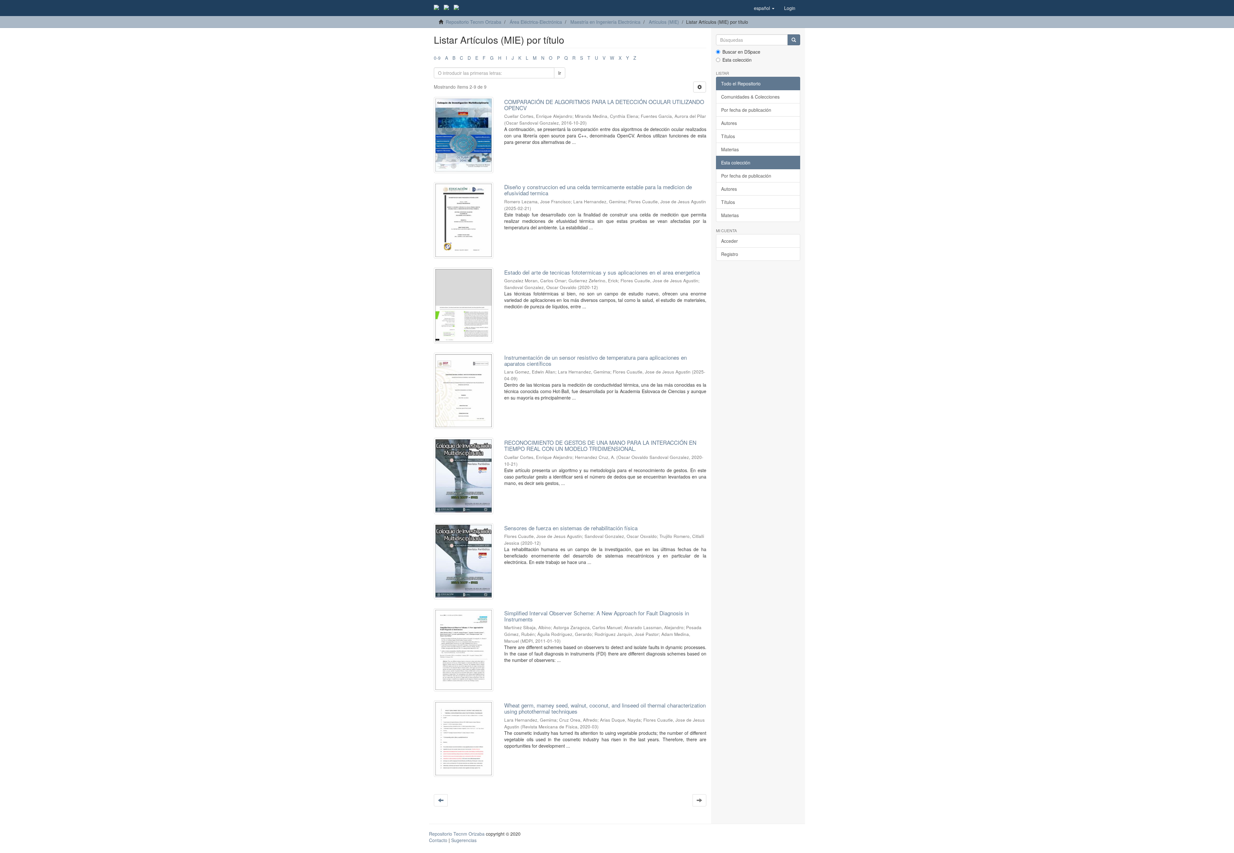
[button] (764, 8)
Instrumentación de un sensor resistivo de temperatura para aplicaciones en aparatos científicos (595, 360)
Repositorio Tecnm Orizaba (473, 22)
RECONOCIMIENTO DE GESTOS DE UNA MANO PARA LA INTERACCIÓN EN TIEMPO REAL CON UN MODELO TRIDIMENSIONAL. (600, 445)
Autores (729, 123)
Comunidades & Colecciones (750, 96)
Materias (730, 149)
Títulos (728, 136)
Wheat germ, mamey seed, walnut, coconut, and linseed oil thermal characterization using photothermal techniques (605, 708)
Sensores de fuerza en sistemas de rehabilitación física (571, 528)
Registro (729, 254)
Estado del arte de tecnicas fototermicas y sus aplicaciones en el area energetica (602, 272)
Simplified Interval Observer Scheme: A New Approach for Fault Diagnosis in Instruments (596, 616)
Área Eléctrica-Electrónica (536, 22)
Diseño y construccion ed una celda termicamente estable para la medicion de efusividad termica (598, 190)
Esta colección (737, 60)
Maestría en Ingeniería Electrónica (605, 22)
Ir (559, 73)
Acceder (729, 241)
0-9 (437, 58)
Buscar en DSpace (741, 51)
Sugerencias (464, 840)
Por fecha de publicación (746, 110)
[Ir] (793, 39)
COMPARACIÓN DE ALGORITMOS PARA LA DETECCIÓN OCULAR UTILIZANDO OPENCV (604, 105)
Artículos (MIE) (664, 22)
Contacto (438, 840)
